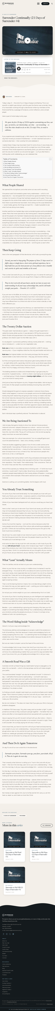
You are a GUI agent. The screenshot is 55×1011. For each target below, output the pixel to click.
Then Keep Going (9, 163)
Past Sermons (5, 966)
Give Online (5, 981)
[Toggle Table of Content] (49, 159)
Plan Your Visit (5, 943)
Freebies (4, 974)
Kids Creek (5, 945)
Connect (4, 957)
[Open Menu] (38, 3)
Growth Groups (6, 947)
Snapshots (4, 991)
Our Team (4, 955)
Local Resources (6, 972)
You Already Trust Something (12, 169)
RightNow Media (7, 989)
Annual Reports (6, 993)
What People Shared (10, 161)
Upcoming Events (6, 985)
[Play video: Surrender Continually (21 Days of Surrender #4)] (27, 40)
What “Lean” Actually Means (12, 171)
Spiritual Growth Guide (7, 970)
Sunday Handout (7, 983)
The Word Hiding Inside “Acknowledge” (15, 173)
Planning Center (7, 987)
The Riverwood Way (7, 951)
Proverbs (22, 815)
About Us (4, 940)
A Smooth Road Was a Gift (12, 175)
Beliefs (4, 953)
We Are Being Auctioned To (12, 167)
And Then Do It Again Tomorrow (13, 177)
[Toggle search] (52, 3)
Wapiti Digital (50, 1004)
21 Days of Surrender (10, 815)
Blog (3, 968)
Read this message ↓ (11, 78)
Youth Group (5, 949)
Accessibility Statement (12, 1001)
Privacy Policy (49, 1000)
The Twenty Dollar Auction (12, 165)
